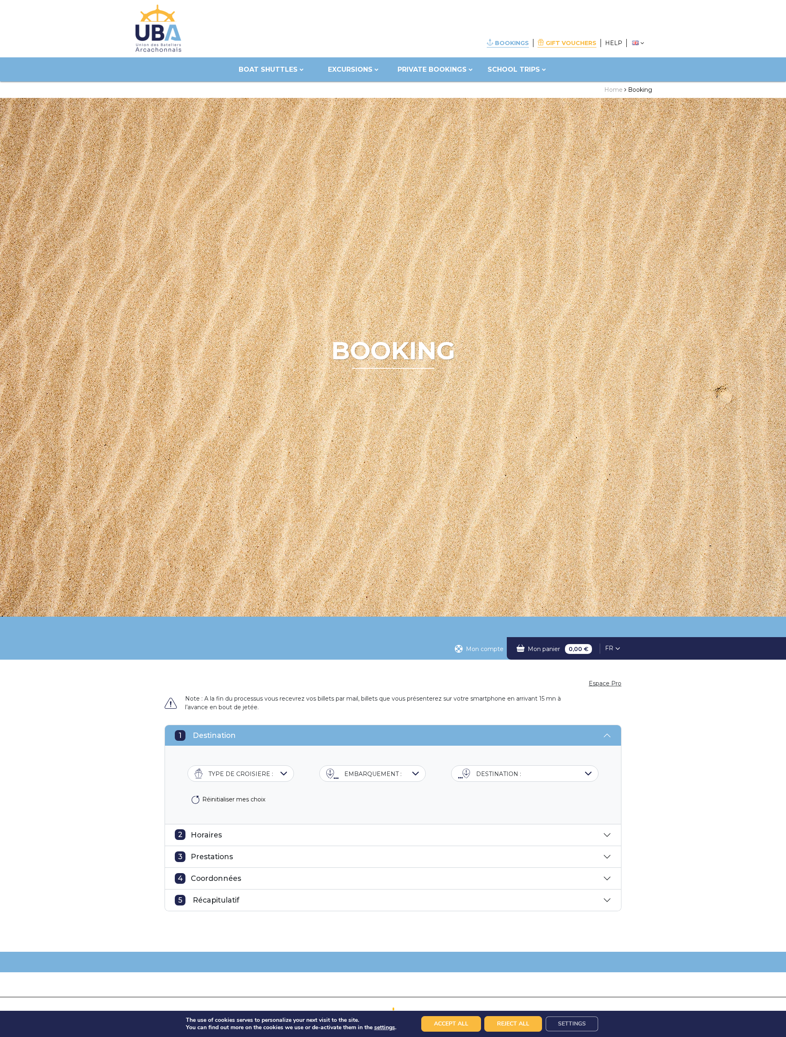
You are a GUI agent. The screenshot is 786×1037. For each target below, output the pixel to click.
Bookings (512, 43)
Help (613, 43)
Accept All (451, 1024)
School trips (514, 69)
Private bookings (432, 69)
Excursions (350, 69)
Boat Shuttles (268, 69)
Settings (572, 1024)
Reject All (513, 1024)
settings (384, 1027)
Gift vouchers (571, 43)
